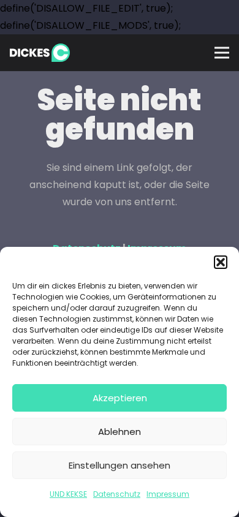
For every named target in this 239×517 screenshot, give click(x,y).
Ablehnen (119, 431)
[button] (220, 262)
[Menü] (222, 52)
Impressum (167, 494)
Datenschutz (116, 494)
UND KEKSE (68, 494)
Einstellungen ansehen (119, 465)
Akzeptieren (120, 397)
